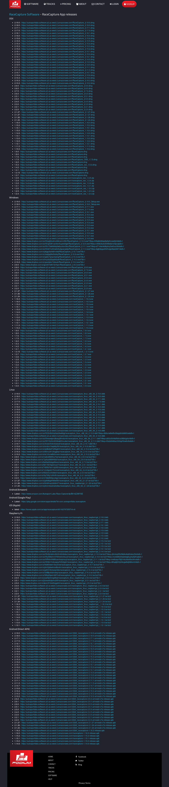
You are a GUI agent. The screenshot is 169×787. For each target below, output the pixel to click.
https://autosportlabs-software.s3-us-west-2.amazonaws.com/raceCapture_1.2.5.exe (55, 372)
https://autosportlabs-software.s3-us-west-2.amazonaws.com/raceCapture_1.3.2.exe (55, 364)
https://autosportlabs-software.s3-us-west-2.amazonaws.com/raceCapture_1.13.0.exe (57, 317)
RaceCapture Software (24, 14)
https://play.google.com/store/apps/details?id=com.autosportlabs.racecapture (53, 501)
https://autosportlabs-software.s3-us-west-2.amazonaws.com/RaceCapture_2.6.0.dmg (56, 93)
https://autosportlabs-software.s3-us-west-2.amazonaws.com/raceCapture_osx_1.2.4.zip (57, 193)
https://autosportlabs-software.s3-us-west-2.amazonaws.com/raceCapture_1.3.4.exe (55, 362)
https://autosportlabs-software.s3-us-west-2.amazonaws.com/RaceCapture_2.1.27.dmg (58, 112)
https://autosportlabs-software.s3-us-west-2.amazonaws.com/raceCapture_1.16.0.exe (57, 301)
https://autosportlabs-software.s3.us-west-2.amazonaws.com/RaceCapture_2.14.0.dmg (58, 59)
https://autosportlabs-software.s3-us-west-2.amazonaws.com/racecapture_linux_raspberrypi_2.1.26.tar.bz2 (66, 598)
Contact (99, 4)
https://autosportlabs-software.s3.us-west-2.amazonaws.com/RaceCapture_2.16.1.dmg (58, 33)
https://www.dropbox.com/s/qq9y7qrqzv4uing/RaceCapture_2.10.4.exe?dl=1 (53, 256)
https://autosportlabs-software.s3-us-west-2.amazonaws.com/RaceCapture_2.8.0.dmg (56, 88)
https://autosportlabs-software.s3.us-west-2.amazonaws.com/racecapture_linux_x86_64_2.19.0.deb (63, 393)
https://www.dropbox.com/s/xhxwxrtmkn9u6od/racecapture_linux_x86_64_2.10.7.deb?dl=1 (59, 443)
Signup (130, 4)
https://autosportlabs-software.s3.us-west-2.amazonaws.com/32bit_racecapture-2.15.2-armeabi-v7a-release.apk (69, 662)
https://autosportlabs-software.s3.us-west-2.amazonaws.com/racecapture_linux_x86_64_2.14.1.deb (63, 428)
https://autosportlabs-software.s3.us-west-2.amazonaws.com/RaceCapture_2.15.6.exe (58, 217)
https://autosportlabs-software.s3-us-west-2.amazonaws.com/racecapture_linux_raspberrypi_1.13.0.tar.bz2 (66, 622)
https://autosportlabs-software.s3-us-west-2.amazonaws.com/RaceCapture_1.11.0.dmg (58, 146)
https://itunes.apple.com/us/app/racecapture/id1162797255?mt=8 (48, 509)
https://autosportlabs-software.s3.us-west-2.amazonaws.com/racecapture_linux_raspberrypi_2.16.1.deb (65, 525)
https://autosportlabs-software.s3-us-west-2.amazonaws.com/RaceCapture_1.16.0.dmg (58, 122)
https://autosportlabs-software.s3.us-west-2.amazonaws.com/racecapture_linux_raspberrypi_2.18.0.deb (65, 520)
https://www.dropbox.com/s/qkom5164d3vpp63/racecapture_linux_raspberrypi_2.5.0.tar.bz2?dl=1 (61, 583)
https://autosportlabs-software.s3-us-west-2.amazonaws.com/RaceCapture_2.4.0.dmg (56, 101)
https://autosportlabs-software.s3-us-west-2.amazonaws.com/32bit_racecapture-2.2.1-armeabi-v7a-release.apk (67, 717)
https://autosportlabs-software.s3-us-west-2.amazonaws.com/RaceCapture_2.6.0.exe (56, 272)
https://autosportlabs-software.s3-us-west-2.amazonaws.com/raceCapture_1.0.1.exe (55, 383)
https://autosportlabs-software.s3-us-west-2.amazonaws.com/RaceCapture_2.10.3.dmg (58, 80)
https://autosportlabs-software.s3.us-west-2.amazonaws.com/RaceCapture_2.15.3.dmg (58, 46)
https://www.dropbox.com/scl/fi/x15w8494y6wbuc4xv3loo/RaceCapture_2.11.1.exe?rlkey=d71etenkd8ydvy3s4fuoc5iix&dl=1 (73, 246)
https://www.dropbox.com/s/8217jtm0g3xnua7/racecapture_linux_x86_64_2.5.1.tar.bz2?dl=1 (58, 464)
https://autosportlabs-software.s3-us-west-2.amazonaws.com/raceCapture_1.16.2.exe (57, 299)
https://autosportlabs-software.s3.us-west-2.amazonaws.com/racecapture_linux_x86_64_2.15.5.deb (63, 412)
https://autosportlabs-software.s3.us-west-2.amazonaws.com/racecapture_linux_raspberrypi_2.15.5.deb (65, 533)
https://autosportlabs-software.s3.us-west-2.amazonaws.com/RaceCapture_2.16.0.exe (58, 214)
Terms (88, 783)
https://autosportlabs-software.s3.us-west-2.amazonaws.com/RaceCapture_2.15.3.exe (58, 225)
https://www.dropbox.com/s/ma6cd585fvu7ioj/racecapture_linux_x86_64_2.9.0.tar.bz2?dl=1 (58, 456)
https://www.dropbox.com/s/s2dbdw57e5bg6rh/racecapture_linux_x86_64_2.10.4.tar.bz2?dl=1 (61, 449)
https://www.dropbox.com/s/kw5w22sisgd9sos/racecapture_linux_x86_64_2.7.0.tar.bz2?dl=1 (58, 462)
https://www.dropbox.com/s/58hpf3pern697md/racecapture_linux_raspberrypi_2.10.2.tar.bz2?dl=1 (62, 575)
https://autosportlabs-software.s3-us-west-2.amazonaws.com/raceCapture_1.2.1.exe (55, 380)
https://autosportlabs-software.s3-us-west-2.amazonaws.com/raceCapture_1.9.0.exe (55, 330)
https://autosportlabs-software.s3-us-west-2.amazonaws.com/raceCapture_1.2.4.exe (55, 375)
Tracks (50, 4)
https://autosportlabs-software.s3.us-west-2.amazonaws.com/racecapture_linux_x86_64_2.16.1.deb (63, 404)
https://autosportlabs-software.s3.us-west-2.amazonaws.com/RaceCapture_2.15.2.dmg (58, 49)
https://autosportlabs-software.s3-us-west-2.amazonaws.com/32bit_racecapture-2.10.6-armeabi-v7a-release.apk (69, 688)
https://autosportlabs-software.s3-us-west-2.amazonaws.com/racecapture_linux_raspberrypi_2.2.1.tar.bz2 (64, 591)
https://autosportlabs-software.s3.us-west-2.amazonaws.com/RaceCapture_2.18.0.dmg (58, 25)
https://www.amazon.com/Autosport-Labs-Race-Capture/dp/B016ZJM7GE (52, 493)
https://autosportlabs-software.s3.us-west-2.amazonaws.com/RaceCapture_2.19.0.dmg (58, 22)
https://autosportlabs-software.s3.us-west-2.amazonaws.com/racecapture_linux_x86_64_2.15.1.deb (63, 422)
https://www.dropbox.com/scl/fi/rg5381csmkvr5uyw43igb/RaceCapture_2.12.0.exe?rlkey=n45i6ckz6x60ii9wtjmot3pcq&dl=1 (72, 243)
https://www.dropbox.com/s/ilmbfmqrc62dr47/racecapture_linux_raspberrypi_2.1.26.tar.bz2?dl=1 (62, 483)
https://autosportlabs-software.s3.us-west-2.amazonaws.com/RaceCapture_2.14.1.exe (58, 235)
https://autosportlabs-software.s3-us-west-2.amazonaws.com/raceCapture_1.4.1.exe (55, 349)
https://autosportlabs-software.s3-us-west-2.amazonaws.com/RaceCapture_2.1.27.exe (58, 291)
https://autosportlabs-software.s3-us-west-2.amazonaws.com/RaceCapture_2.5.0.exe (56, 278)
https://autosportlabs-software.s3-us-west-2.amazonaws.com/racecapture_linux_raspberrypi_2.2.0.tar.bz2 (64, 593)
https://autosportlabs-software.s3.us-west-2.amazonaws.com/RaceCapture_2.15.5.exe (58, 220)
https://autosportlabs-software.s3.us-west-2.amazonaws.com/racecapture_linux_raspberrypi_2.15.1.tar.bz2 (66, 543)
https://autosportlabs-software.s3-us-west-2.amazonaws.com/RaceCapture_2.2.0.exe (56, 288)
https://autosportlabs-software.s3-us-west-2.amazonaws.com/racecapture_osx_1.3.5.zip (57, 177)
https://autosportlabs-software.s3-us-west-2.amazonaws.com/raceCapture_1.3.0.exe (55, 370)
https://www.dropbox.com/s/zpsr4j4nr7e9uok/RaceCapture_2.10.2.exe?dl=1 (53, 262)
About (82, 4)
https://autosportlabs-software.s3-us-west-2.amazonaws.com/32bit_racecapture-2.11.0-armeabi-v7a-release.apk (69, 683)
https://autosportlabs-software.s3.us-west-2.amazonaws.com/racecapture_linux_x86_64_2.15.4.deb (63, 414)
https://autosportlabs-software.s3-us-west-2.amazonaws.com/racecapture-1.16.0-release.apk (60, 733)
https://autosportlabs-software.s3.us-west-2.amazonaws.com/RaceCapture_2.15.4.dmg (58, 43)
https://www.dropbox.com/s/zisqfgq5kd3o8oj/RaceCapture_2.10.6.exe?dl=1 (53, 254)
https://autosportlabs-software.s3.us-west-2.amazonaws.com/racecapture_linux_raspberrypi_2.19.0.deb (65, 517)
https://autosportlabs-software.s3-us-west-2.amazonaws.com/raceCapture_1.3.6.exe (55, 356)
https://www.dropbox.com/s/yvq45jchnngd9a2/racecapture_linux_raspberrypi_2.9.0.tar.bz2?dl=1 (60, 577)
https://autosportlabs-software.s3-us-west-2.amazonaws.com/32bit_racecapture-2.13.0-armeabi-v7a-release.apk (69, 675)
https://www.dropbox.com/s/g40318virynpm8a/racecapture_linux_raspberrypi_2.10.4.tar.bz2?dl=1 (62, 570)
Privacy (81, 783)
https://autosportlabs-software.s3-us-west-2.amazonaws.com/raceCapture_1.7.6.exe (55, 335)
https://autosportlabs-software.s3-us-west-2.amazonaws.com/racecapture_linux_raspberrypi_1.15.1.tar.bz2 (66, 612)
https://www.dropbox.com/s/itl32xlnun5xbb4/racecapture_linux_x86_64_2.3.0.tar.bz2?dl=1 (57, 472)
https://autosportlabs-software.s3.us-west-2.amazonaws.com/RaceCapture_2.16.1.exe (58, 212)
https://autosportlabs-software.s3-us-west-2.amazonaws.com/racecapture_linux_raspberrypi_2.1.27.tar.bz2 (66, 596)
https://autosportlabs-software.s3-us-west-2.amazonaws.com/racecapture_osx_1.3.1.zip (57, 185)
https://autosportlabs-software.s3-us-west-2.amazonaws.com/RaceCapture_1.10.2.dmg (58, 149)
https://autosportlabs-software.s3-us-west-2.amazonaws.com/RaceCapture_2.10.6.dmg (58, 75)
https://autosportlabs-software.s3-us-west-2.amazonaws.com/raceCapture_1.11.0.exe (57, 325)
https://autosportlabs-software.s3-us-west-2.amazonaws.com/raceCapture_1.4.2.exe (55, 346)
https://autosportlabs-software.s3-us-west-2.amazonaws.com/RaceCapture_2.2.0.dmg (56, 109)
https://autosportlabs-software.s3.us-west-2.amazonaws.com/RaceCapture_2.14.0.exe (58, 238)
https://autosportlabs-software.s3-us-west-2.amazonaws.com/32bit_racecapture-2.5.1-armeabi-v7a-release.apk (67, 706)
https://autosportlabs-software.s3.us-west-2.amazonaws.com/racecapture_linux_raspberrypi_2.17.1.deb (65, 522)
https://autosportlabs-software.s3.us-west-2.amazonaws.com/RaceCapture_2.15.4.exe (58, 222)
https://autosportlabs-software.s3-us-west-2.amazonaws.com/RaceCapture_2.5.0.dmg (56, 99)
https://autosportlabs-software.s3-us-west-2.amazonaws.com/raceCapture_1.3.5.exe (55, 359)
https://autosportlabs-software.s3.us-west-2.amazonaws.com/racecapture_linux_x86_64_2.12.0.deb (63, 435)
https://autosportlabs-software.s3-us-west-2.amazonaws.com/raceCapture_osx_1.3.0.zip (57, 188)
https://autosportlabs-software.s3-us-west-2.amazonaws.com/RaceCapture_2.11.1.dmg (58, 67)
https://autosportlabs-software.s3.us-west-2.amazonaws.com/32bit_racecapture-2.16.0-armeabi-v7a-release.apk (69, 646)
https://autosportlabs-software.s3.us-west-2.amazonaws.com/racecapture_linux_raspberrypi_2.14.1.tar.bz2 (66, 548)
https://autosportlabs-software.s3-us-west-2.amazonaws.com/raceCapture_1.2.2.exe (55, 378)
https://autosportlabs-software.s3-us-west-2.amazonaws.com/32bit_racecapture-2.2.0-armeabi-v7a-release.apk (67, 720)
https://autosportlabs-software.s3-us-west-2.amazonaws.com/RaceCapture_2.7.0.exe (56, 270)
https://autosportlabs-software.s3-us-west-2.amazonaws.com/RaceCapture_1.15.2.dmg (58, 125)
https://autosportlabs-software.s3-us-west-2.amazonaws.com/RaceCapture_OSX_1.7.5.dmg (58, 159)
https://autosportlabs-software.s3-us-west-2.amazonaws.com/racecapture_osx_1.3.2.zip (57, 183)
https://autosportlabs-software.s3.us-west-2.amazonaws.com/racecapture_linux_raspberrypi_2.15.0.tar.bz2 (66, 546)
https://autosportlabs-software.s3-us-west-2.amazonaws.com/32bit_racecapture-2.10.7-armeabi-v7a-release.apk (69, 685)
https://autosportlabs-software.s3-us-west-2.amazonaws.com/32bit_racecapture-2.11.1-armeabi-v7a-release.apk (69, 680)
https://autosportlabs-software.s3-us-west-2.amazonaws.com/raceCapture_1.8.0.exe (55, 333)
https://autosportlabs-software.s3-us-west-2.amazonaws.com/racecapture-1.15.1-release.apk (60, 738)
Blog (80, 764)
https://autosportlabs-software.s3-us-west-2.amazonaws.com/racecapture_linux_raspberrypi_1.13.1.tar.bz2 (66, 620)
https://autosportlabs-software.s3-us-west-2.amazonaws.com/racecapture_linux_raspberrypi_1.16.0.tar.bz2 (66, 606)
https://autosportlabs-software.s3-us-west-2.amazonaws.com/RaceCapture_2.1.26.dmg (58, 117)
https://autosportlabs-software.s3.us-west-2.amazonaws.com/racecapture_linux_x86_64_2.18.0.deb (63, 396)
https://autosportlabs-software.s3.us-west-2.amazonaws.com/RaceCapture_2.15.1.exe (58, 230)
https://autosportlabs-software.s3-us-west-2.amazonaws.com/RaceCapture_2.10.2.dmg (58, 83)
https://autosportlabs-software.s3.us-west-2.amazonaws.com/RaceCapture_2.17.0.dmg (58, 30)
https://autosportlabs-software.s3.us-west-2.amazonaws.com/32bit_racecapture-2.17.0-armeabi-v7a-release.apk (69, 641)
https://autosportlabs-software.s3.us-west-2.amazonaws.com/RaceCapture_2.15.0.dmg (58, 54)
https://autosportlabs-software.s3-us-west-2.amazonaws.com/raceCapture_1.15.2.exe (57, 304)
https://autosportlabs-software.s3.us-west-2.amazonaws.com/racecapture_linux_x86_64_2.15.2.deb (63, 420)
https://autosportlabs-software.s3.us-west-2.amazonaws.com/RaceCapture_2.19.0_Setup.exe (61, 201)
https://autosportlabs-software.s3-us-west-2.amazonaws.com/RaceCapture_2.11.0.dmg (58, 70)
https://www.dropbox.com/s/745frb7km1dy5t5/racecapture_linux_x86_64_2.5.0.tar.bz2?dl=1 (58, 467)
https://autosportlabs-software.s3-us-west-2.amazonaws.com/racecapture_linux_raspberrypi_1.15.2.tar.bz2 (66, 609)
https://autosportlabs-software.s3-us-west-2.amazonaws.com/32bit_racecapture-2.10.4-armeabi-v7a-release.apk (69, 691)
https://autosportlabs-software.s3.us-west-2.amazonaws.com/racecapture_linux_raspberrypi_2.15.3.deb (65, 538)
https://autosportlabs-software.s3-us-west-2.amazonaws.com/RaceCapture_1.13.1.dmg (58, 135)
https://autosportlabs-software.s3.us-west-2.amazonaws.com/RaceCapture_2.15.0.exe (58, 233)
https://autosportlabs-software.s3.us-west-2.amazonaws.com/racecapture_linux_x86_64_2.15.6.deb (63, 409)
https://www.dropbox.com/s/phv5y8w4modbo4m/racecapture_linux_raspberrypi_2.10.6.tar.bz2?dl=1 (63, 567)
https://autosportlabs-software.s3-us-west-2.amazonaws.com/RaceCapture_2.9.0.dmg (56, 85)
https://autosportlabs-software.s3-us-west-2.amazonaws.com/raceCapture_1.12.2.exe (57, 320)
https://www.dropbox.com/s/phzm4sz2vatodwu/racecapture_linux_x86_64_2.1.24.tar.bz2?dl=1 (61, 485)
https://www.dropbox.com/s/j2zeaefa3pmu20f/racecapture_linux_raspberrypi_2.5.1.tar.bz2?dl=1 (60, 580)
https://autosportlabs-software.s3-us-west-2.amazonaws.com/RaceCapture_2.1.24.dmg (58, 120)
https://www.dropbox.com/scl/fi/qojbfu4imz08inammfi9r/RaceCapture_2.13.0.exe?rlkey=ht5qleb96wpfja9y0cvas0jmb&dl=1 (72, 241)
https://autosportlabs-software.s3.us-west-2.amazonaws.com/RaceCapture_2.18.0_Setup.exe (61, 204)
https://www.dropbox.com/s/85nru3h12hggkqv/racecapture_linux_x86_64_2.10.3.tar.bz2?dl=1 (61, 451)
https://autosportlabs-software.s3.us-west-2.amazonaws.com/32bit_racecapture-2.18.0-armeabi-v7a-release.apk (69, 635)
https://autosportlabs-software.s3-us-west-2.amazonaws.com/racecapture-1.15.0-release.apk (60, 741)
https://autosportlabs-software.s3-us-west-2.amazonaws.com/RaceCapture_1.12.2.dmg (58, 141)
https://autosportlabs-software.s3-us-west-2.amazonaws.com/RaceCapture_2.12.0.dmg (58, 64)
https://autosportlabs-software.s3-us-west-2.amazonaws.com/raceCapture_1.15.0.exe (57, 309)
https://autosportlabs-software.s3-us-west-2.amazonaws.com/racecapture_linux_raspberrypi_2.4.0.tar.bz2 (64, 585)
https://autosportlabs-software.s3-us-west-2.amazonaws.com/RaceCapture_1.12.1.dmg (58, 143)
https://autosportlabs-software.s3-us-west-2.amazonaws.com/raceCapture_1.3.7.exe (55, 354)
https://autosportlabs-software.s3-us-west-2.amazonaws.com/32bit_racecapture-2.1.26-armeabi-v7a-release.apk (69, 725)
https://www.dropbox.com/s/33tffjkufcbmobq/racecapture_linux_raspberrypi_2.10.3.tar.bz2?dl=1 (61, 572)
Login (115, 4)
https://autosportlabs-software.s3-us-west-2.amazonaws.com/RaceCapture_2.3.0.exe (56, 283)
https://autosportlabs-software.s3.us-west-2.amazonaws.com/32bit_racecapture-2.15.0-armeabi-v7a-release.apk (69, 667)
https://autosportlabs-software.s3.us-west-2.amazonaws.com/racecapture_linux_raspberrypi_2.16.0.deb (65, 527)
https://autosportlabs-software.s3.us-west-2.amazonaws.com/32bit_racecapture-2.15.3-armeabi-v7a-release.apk (69, 659)
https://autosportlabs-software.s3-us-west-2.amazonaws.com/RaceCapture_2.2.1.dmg (56, 106)
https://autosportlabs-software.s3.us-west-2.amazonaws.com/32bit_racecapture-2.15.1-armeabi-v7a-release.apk (69, 664)
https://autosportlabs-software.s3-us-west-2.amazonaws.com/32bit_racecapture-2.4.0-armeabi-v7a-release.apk (67, 712)
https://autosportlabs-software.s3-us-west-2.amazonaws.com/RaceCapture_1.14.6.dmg (58, 133)
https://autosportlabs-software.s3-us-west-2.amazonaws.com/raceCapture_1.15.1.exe (57, 306)
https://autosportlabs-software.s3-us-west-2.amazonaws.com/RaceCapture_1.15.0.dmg (58, 130)
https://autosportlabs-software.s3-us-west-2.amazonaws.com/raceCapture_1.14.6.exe (57, 312)
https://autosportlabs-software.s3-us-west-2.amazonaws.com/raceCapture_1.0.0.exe (55, 385)
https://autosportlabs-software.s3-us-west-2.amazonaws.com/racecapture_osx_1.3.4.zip (57, 180)
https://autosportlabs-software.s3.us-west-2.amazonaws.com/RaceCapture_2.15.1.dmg (58, 51)
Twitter (81, 760)
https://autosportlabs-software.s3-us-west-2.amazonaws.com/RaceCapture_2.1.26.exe (58, 293)
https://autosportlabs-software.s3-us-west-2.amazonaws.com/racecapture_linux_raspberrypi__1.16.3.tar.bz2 (67, 604)
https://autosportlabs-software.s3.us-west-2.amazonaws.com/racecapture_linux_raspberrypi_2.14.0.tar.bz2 (66, 551)
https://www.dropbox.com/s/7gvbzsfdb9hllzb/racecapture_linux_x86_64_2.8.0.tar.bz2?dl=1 (58, 459)
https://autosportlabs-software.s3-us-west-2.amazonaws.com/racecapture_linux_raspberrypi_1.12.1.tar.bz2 (66, 625)
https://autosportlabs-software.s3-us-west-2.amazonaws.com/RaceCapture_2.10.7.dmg (58, 72)
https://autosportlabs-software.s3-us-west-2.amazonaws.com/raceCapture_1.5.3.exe (55, 343)
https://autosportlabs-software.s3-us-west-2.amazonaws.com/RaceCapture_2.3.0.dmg (56, 104)
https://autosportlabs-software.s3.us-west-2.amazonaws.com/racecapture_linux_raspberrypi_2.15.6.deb (65, 530)
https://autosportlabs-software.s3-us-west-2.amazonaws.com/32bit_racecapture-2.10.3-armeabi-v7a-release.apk (69, 693)
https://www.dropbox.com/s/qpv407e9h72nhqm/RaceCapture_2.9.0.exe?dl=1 (52, 264)
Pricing (66, 4)
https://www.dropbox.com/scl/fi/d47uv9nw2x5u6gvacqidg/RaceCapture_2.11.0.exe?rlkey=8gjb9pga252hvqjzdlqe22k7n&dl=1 (73, 249)
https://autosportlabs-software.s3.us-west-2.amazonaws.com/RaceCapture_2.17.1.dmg (58, 27)
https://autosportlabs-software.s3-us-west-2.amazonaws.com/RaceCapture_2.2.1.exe (56, 285)
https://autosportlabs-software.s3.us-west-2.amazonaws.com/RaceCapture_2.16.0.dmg (58, 35)
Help (50, 779)
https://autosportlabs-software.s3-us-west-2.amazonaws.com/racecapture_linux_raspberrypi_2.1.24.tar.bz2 (66, 601)
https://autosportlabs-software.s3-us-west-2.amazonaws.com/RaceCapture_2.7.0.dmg (56, 91)
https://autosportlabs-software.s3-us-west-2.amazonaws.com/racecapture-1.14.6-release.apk (60, 743)
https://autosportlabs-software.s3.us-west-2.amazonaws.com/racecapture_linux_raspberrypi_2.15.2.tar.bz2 (66, 541)
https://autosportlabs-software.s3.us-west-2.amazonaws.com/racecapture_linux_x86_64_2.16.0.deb (63, 406)
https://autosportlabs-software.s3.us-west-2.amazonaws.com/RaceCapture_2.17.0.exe (58, 209)
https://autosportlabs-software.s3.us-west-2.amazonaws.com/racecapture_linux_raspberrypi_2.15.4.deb (65, 535)
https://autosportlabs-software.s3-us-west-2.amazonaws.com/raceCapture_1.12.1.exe (57, 322)
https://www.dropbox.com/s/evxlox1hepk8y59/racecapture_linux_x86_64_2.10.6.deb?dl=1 (59, 446)
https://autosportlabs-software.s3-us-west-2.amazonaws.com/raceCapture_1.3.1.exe (55, 367)
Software (32, 4)
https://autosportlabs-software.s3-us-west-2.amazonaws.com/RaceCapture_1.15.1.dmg (58, 127)
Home (50, 756)
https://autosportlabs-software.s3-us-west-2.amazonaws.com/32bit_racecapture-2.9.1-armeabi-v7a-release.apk (67, 701)
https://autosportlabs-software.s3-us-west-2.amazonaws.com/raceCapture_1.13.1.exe (57, 314)
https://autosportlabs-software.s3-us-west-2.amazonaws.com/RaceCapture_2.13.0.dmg (58, 62)
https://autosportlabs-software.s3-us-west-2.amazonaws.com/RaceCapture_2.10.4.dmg (58, 77)
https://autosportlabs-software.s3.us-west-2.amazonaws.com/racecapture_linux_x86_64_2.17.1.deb (63, 399)
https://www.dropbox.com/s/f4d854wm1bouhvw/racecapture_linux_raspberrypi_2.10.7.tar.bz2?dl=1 (63, 564)
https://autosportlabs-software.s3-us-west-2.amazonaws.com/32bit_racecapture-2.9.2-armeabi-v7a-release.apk (67, 699)
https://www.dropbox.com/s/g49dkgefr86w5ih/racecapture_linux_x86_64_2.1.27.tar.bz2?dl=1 (60, 480)
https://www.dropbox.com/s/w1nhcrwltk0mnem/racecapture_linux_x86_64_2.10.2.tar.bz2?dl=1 (61, 454)
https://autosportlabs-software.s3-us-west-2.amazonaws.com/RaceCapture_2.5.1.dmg (56, 96)
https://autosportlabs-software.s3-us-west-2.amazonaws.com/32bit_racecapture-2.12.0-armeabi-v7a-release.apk (69, 677)
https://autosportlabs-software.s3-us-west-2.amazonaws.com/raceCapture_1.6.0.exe (55, 341)
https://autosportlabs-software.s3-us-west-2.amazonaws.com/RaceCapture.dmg (53, 151)
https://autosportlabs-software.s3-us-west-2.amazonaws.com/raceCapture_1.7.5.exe (55, 338)
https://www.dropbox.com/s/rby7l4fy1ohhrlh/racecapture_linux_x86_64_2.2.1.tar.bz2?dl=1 (57, 475)
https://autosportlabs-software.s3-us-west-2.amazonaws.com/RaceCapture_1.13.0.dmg (58, 138)
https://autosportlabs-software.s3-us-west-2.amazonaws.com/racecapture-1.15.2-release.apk (60, 735)
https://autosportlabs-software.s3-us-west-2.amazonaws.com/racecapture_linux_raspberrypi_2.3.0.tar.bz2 (64, 588)
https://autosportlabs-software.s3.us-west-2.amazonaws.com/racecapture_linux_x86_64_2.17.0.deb (63, 401)
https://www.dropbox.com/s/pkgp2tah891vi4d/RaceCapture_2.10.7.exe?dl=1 (53, 251)
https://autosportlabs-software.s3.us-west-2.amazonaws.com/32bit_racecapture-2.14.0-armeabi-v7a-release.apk (69, 672)
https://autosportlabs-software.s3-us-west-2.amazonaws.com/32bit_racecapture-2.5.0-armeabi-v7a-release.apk (67, 709)
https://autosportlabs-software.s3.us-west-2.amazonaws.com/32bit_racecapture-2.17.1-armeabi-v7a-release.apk (69, 638)
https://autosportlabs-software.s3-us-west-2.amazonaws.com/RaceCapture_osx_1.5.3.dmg (58, 164)
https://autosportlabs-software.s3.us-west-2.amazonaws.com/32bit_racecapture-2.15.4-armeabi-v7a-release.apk (69, 656)
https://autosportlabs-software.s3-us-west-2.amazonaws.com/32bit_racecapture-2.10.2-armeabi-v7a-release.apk (69, 696)
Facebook (82, 756)
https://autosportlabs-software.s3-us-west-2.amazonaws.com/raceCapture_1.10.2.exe (57, 328)
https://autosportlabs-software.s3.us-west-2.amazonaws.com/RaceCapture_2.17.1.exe (58, 206)
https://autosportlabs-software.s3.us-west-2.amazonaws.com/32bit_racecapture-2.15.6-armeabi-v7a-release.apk (69, 651)
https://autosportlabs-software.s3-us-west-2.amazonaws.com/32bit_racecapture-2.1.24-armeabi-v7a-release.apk (69, 727)
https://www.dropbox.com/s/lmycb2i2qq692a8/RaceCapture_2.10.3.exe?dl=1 (53, 259)
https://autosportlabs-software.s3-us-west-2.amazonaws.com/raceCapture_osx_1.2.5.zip (57, 191)
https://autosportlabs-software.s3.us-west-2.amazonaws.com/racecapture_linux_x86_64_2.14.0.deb (63, 430)
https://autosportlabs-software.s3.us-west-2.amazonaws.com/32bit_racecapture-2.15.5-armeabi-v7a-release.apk (69, 654)
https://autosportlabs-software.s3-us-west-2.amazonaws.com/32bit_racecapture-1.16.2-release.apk (63, 730)
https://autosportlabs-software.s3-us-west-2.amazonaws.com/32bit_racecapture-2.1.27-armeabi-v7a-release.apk (69, 722)
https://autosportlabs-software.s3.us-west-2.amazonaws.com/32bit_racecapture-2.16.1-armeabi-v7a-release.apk (69, 643)
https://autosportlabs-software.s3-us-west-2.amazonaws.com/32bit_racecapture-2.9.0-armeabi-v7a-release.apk (67, 704)
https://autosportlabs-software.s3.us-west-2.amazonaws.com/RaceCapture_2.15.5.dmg (58, 41)
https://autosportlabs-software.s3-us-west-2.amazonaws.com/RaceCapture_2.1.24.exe (58, 296)
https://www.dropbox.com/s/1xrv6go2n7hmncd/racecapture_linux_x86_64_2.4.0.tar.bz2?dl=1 (59, 470)
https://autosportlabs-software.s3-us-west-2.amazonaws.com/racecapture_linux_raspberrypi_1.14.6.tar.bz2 (66, 617)
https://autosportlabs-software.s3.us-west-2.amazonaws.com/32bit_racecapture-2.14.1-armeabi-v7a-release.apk (69, 670)
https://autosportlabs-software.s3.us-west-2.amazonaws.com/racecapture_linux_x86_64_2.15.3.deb (63, 417)
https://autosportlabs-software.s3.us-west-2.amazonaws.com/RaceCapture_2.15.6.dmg (58, 38)
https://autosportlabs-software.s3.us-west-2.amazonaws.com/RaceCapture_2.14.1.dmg (58, 56)
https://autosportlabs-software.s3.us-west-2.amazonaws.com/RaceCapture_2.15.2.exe (58, 227)
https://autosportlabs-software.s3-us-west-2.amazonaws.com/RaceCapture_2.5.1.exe (56, 275)
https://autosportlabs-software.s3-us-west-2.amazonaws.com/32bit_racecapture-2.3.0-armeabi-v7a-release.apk (67, 714)
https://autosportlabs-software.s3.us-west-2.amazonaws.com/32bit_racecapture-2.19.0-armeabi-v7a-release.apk (69, 633)
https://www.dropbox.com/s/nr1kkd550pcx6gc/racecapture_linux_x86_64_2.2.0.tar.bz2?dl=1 (58, 478)
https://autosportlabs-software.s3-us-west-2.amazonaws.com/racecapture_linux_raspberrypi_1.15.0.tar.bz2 (66, 614)
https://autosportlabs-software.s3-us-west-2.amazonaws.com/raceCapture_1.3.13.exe (57, 351)
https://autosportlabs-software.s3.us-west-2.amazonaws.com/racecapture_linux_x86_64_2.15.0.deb (63, 425)
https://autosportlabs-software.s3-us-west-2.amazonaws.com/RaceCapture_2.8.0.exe (56, 267)
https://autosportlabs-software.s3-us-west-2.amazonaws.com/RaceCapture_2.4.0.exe (56, 280)
